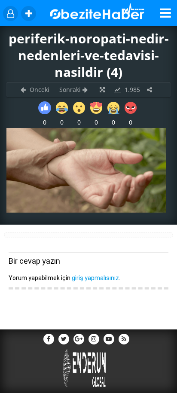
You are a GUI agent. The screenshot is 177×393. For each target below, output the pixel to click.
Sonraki (70, 89)
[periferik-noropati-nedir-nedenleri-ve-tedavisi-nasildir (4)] (86, 210)
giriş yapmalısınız (95, 277)
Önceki (38, 89)
